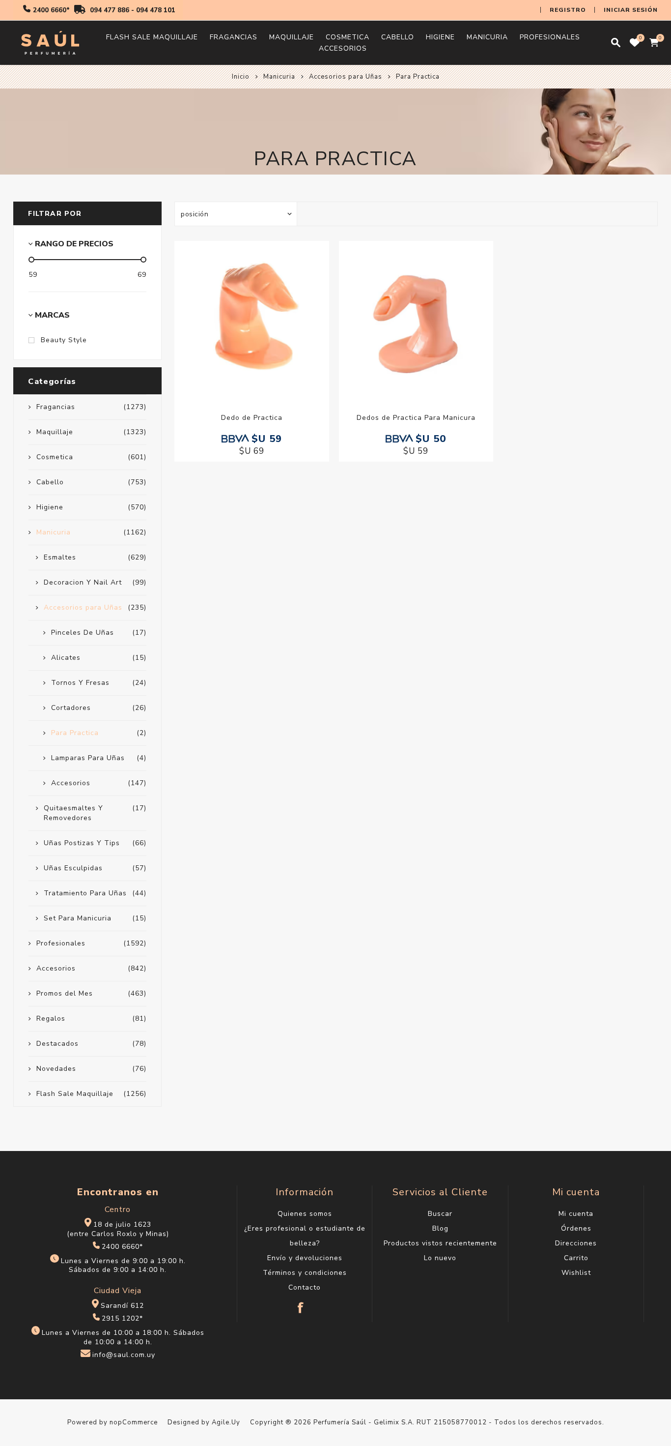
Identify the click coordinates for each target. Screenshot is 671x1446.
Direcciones (576, 1243)
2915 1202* (122, 1318)
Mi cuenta (576, 1213)
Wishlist (576, 1272)
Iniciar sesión (631, 10)
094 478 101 (155, 10)
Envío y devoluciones (304, 1258)
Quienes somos (305, 1213)
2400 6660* (51, 10)
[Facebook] (301, 1303)
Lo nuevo (440, 1258)
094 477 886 (109, 10)
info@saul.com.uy (123, 1354)
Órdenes (576, 1228)
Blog (440, 1228)
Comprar (262, 318)
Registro (568, 10)
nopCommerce (134, 1422)
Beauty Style (64, 340)
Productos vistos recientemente (440, 1243)
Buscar (440, 1213)
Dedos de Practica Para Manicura (416, 417)
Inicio (241, 76)
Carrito (576, 1258)
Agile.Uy (226, 1422)
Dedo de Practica (251, 417)
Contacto (304, 1287)
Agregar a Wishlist (242, 318)
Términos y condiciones (305, 1272)
